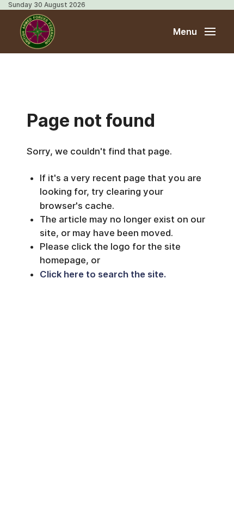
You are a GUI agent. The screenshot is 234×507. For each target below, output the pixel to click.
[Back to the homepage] (38, 31)
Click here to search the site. (103, 274)
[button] (194, 31)
